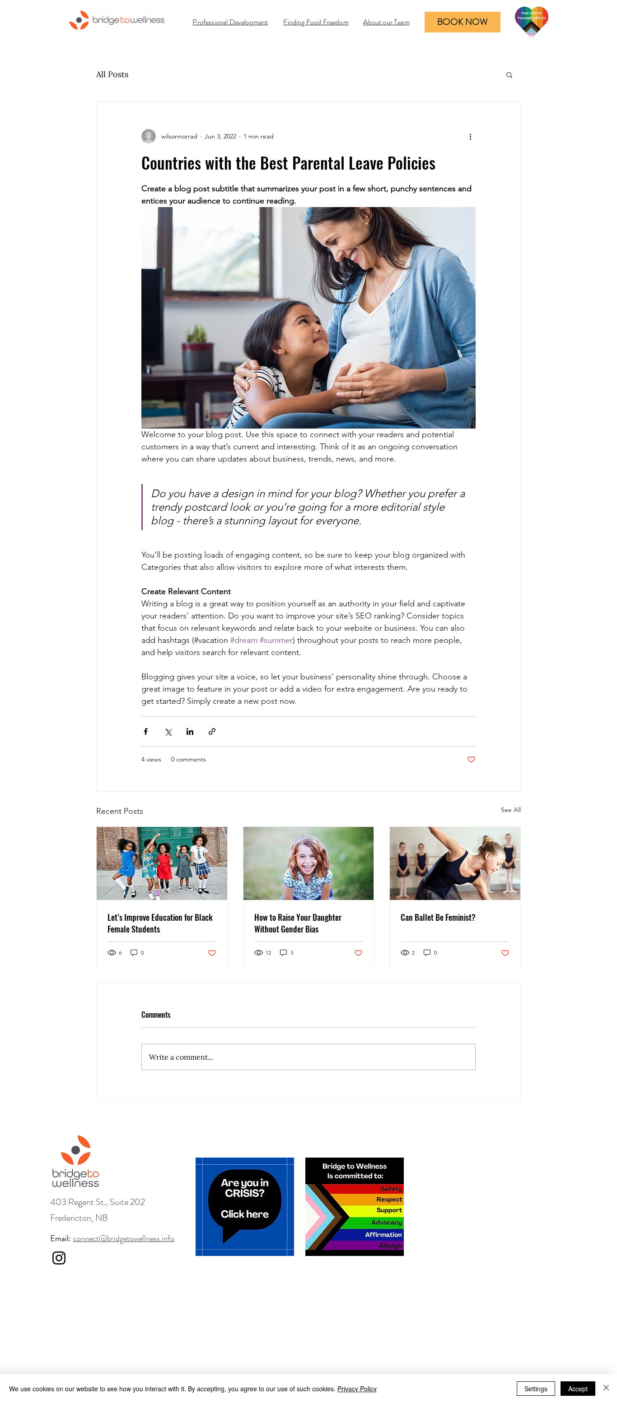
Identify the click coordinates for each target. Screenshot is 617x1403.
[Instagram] (59, 1258)
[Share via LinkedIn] (190, 731)
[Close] (606, 1388)
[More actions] (470, 136)
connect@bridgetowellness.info (123, 1238)
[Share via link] (212, 731)
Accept (578, 1388)
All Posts (112, 74)
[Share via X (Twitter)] (168, 731)
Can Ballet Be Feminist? (438, 917)
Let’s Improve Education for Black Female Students (160, 923)
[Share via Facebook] (145, 731)
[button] (509, 74)
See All (511, 810)
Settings (535, 1388)
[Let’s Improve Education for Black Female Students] (162, 863)
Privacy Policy (357, 1388)
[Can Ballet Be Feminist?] (455, 863)
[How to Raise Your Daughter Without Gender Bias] (308, 863)
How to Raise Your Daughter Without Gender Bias (297, 923)
